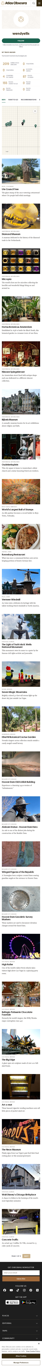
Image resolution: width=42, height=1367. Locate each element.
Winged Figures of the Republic (18, 872)
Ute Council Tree (10, 189)
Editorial (7, 1323)
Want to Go (13, 99)
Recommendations (29, 99)
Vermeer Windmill (11, 599)
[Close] (38, 1343)
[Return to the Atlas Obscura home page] (14, 3)
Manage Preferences (21, 1363)
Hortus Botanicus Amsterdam (17, 327)
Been (3, 99)
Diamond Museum (11, 234)
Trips (4, 1331)
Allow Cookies (21, 1356)
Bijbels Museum (10, 419)
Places (5, 1316)
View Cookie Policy (33, 1351)
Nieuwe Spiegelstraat (13, 372)
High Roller (7, 964)
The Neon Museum (11, 1149)
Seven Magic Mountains (14, 692)
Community (8, 1338)
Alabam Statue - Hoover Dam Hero (20, 827)
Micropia (6, 279)
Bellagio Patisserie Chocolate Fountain (17, 1013)
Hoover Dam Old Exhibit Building (18, 782)
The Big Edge (8, 1060)
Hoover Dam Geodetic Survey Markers (17, 918)
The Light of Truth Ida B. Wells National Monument (17, 645)
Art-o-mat (7, 1105)
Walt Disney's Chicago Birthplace (19, 1194)
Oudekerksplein (10, 464)
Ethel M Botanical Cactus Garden (19, 737)
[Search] (33, 3)
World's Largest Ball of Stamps (17, 509)
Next (26, 1256)
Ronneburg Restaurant (13, 554)
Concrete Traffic (10, 1239)
